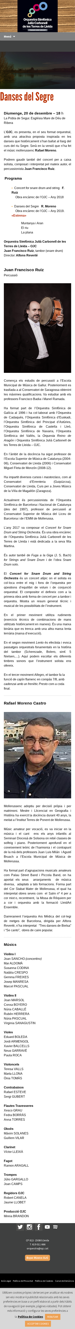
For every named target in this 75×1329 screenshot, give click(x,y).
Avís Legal (6, 1280)
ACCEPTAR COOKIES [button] (38, 1323)
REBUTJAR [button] (52, 1316)
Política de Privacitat (23, 1280)
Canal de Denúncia (64, 1280)
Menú (7, 36)
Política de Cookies (44, 1280)
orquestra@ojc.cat (37, 1248)
